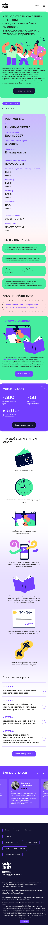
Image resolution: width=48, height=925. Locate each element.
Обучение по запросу (12, 854)
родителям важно (9, 359)
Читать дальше (24, 374)
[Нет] (45, 914)
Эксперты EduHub (30, 842)
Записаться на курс (24, 91)
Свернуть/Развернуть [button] (44, 691)
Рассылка (8, 836)
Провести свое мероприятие (15, 848)
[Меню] (44, 6)
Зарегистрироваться (24, 425)
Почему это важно (16, 320)
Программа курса (11, 103)
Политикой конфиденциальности (16, 915)
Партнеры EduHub (11, 842)
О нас (7, 830)
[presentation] (38, 773)
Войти (37, 5)
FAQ (17, 830)
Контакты (28, 830)
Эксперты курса (11, 108)
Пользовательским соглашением (30, 913)
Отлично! (24, 921)
